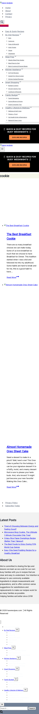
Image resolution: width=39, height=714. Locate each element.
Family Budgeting (13, 98)
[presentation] (21, 225)
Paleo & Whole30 (13, 44)
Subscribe (4, 26)
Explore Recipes (19, 137)
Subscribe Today (12, 506)
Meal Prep (7, 648)
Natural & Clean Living (15, 120)
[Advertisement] (19, 201)
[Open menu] (2, 149)
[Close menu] (0, 622)
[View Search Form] (2, 22)
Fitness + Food (12, 114)
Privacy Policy (11, 503)
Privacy (8, 17)
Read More (13, 277)
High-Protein (12, 47)
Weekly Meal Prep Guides (16, 60)
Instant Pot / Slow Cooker (16, 76)
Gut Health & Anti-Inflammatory (17, 117)
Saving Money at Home (15, 101)
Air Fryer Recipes (13, 73)
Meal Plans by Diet (14, 63)
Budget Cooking (13, 85)
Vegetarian (11, 53)
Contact (8, 14)
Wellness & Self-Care (14, 111)
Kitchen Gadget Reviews (15, 79)
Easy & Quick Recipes (14, 31)
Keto (9, 38)
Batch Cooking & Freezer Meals (18, 66)
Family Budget (9, 680)
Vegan (10, 50)
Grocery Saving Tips (14, 88)
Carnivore (11, 41)
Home (8, 8)
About (8, 11)
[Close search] (2, 704)
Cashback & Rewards (14, 92)
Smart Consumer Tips (15, 104)
